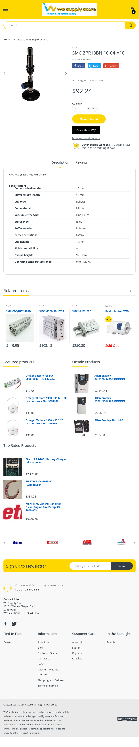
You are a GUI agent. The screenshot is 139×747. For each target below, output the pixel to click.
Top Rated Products (19, 445)
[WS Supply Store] (69, 9)
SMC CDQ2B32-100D (18, 311)
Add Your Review (81, 59)
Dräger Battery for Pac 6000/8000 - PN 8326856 (40, 377)
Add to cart (91, 119)
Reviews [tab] (81, 162)
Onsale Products (86, 361)
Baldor (108, 306)
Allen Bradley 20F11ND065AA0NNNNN (109, 399)
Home (6, 39)
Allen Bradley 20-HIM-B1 (109, 420)
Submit (122, 566)
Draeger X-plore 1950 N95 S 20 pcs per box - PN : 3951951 (44, 422)
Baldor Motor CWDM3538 (119, 311)
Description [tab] (60, 162)
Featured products (18, 361)
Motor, (94, 80)
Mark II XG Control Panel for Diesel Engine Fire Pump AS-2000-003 (43, 507)
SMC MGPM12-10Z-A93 (53, 311)
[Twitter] (14, 624)
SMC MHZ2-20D (81, 311)
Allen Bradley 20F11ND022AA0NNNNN (109, 377)
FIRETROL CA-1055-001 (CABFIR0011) (40, 483)
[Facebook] (5, 624)
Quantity (77, 103)
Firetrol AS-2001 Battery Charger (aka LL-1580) (46, 461)
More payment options (86, 138)
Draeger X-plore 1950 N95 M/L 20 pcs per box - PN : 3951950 (46, 399)
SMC (74, 48)
